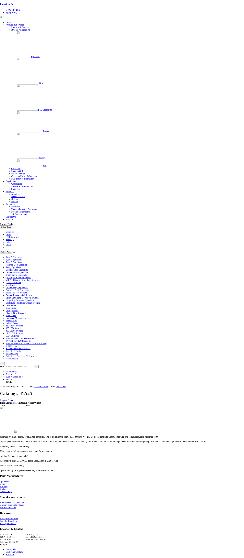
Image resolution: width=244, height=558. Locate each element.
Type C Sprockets (14, 262)
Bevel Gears (11, 320)
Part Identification (8, 507)
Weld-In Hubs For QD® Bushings (21, 338)
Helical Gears (12, 323)
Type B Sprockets (14, 259)
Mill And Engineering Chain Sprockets (23, 280)
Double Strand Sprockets (17, 272)
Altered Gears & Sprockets (12, 502)
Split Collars (11, 346)
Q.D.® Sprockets (13, 282)
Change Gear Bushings (16, 313)
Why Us (9, 219)
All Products (11, 371)
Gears (41, 83)
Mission (14, 201)
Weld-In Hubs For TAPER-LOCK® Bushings (26, 343)
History (14, 199)
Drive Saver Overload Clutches (20, 356)
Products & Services (15, 25)
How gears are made (9, 518)
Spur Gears (11, 308)
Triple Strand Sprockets (16, 275)
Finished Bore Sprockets (17, 265)
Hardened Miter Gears (16, 318)
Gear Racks (11, 305)
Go (2, 364)
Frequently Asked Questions (24, 209)
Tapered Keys (12, 353)
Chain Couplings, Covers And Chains (22, 298)
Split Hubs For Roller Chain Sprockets (23, 303)
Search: (3, 366)
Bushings (47, 131)
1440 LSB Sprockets (15, 333)
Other (45, 166)
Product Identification (20, 212)
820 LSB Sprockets (14, 325)
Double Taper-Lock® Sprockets (20, 295)
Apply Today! (12, 12)
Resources (10, 204)
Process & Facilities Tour (22, 186)
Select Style (6, 252)
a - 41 (8, 379)
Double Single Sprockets (17, 287)
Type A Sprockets (13, 257)
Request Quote (6, 400)
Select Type (6, 227)
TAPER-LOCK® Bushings (18, 341)
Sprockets (35, 56)
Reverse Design (18, 173)
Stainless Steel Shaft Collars (18, 348)
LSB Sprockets (45, 110)
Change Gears (12, 310)
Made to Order (17, 171)
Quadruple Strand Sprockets (18, 277)
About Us (10, 191)
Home (8, 22)
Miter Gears (11, 315)
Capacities (15, 168)
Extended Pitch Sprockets (17, 290)
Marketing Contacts (14, 552)
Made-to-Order (41, 386)
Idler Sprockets (12, 285)
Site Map (10, 554)
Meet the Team (18, 196)
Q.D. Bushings (12, 336)
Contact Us (11, 217)
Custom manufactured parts (12, 505)
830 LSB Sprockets (14, 328)
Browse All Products (20, 30)
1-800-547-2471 (13, 10)
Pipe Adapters (12, 358)
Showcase (15, 189)
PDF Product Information (22, 179)
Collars (42, 158)
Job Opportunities (19, 214)
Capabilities (11, 181)
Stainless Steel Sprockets (17, 270)
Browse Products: (8, 224)
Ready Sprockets (13, 267)
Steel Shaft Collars (14, 351)
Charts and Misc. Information (24, 176)
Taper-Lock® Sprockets (16, 292)
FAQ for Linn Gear (8, 521)
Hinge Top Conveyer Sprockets (20, 300)
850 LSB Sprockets (14, 331)
